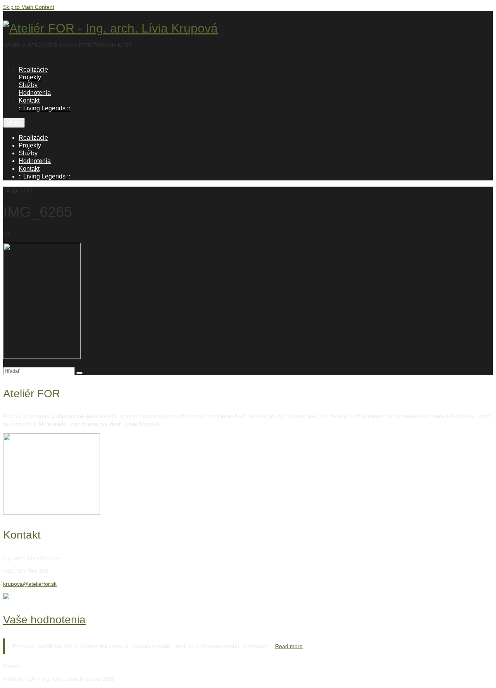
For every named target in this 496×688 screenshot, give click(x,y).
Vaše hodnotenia (44, 620)
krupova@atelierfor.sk (30, 584)
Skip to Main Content (28, 7)
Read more (289, 646)
